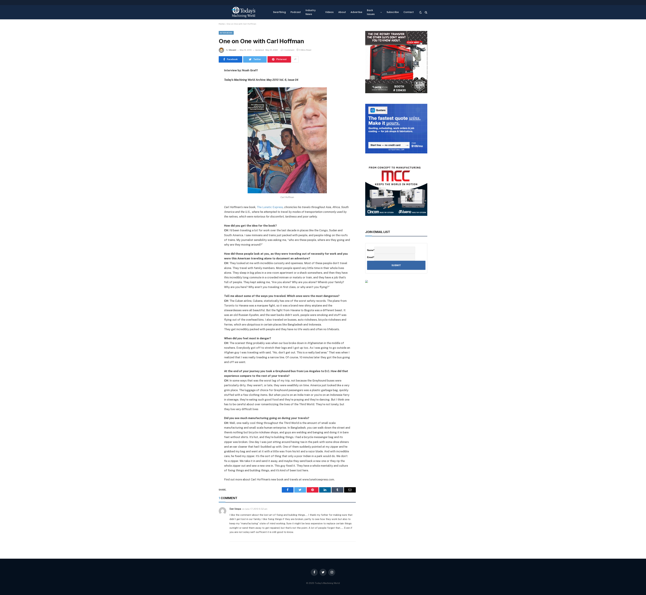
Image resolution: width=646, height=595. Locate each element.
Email (370, 257)
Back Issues (371, 12)
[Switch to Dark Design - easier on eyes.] (421, 12)
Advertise (356, 12)
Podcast (296, 12)
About (342, 12)
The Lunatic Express (270, 207)
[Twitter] (207, 87)
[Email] (207, 113)
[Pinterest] (207, 104)
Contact (408, 12)
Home (222, 24)
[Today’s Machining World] (243, 12)
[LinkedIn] (207, 96)
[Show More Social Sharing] (295, 59)
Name (370, 250)
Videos (329, 12)
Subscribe (393, 12)
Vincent (232, 50)
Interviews (226, 33)
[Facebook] (207, 79)
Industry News (311, 12)
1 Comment (289, 50)
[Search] (425, 12)
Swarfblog (279, 12)
